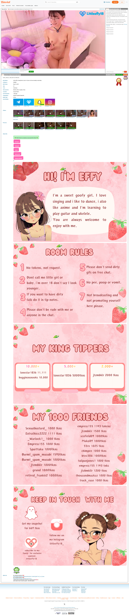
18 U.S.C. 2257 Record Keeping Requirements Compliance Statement (64, 607)
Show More (15, 119)
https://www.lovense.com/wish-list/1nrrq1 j (22, 578)
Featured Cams (84, 588)
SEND (125, 71)
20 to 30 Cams (46, 590)
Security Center (65, 597)
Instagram (17, 146)
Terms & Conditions (18, 597)
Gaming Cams (74, 590)
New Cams (74, 589)
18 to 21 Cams (46, 589)
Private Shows (74, 588)
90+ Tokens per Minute (66, 592)
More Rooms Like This (15, 74)
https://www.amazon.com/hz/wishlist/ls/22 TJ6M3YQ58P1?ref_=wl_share (28, 576)
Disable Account (103, 597)
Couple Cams (83, 591)
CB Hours (17, 141)
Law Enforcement (73, 597)
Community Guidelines (39, 597)
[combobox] (60, 2)
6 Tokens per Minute (65, 588)
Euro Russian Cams (55, 590)
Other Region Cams (55, 589)
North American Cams (56, 588)
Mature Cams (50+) (47, 592)
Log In (122, 2)
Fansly (16, 150)
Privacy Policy (26, 597)
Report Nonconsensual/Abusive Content (86, 597)
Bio (2, 74)
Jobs (123, 597)
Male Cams (83, 590)
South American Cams (56, 592)
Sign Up (115, 2)
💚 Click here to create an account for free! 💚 (26, 137)
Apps (109, 597)
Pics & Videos (7, 74)
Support (32, 597)
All (77, 2)
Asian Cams (54, 591)
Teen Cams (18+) (47, 588)
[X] (64, 604)
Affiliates (118, 597)
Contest (113, 597)
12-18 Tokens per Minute (66, 589)
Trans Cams (83, 592)
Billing (97, 597)
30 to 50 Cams (46, 591)
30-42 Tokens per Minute (66, 590)
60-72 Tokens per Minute (66, 591)
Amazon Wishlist (18, 158)
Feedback (59, 597)
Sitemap (62, 598)
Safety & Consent (9, 597)
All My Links (17, 154)
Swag (67, 598)
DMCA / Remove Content (51, 597)
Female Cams (83, 589)
